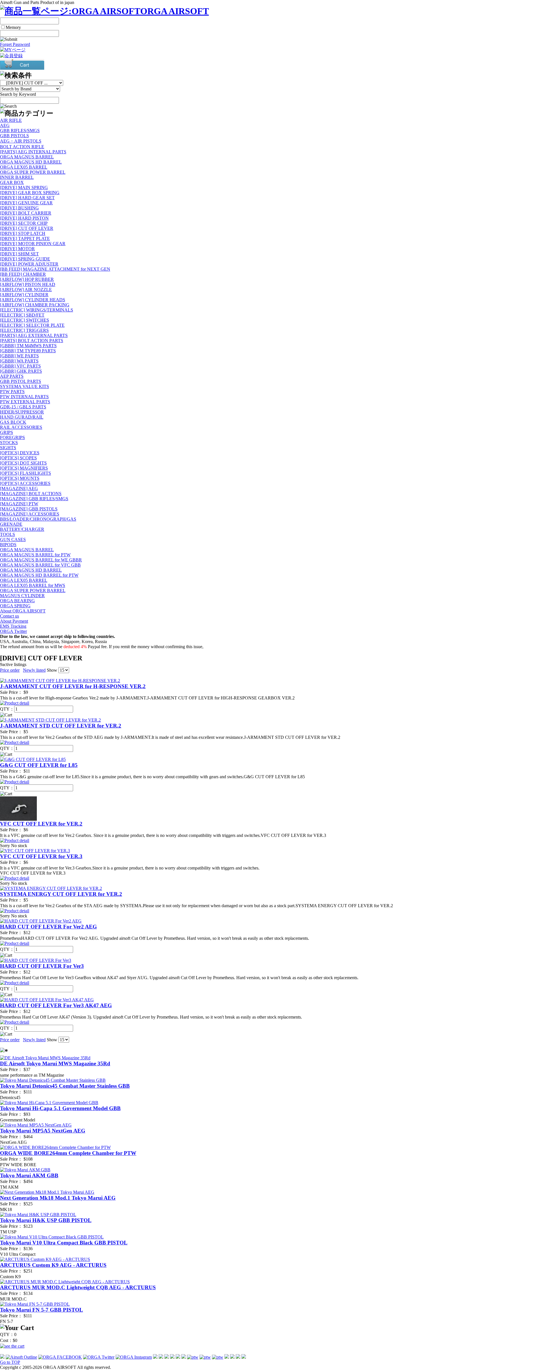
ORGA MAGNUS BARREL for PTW (35, 554)
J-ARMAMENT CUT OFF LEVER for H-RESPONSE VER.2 (73, 686)
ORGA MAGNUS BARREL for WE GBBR (41, 559)
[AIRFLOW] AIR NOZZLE (26, 289)
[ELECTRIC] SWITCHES (24, 320)
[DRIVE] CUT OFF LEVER (26, 228)
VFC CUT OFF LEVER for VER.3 (41, 856)
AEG (5, 125)
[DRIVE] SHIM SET (19, 253)
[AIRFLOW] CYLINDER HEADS (32, 299)
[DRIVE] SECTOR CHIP (24, 223)
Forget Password (15, 44)
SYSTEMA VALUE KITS (24, 386)
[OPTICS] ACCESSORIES (25, 483)
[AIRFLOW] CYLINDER (24, 294)
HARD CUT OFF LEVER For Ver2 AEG (48, 927)
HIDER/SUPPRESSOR (22, 412)
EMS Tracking (13, 626)
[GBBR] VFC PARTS (20, 366)
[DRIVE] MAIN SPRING (24, 187)
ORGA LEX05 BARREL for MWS (32, 585)
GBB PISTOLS (14, 135)
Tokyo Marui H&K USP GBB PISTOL (46, 1220)
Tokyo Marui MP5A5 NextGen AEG (42, 1131)
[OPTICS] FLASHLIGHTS (25, 473)
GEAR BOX (12, 182)
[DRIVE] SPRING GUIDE (25, 258)
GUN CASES (13, 539)
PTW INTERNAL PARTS (24, 396)
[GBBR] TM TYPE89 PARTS (28, 350)
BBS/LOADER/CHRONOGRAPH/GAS (38, 519)
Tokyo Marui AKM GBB (29, 1175)
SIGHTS (8, 447)
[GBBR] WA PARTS (19, 361)
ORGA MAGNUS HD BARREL (31, 162)
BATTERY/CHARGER (22, 529)
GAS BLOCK (13, 422)
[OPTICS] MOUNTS (19, 478)
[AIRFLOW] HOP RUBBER (27, 279)
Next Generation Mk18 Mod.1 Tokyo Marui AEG (58, 1198)
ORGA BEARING (17, 600)
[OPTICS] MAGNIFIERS (24, 468)
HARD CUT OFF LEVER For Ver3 (42, 966)
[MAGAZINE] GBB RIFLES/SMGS (34, 498)
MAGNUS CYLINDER (22, 595)
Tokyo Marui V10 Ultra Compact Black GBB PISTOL (64, 1243)
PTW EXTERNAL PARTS (25, 401)
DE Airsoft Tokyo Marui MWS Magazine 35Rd (55, 1063)
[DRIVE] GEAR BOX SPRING (30, 192)
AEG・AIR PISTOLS (20, 141)
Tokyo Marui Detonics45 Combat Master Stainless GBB (65, 1086)
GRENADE (11, 524)
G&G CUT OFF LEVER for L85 (39, 765)
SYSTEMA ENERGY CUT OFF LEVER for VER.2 (61, 894)
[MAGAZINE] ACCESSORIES (29, 514)
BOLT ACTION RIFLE (22, 146)
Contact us (9, 616)
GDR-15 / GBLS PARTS (23, 406)
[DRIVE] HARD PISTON (24, 218)
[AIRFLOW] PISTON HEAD (27, 284)
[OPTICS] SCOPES (18, 457)
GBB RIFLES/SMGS (20, 130)
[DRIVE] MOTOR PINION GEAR (32, 243)
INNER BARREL (17, 177)
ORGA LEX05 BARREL (23, 167)
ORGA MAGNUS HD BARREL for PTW (39, 575)
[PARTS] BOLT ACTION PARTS (31, 340)
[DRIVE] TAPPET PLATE (25, 238)
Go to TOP (10, 1362)
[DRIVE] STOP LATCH (22, 233)
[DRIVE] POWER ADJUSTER (29, 264)
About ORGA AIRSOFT (23, 610)
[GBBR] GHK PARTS (21, 371)
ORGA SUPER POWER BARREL (32, 172)
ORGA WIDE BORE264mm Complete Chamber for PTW (68, 1153)
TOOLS (7, 534)
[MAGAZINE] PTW (19, 503)
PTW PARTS (12, 391)
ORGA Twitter (13, 631)
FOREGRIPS (12, 437)
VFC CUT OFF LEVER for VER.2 (41, 824)
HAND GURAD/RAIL (21, 417)
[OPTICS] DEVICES (19, 452)
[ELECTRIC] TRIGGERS (24, 330)
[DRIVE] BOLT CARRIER (25, 213)
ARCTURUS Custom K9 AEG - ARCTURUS (53, 1265)
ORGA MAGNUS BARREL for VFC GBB (40, 565)
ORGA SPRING (15, 605)
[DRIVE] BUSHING (19, 207)
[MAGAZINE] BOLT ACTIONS (30, 493)
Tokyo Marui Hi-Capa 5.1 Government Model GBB (60, 1108)
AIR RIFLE (11, 120)
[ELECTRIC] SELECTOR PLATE (32, 325)
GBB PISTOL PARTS (20, 381)
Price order (10, 670)
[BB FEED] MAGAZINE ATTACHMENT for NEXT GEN (55, 269)
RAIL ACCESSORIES (21, 427)
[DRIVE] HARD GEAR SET (27, 197)
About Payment (14, 621)
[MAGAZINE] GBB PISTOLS (29, 508)
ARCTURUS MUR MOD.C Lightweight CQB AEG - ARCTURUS (78, 1287)
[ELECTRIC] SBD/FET (22, 315)
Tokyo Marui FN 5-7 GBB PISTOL (41, 1310)
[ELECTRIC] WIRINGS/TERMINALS (36, 309)
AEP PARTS (12, 376)
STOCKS (9, 442)
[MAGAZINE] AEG (19, 488)
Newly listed (34, 670)
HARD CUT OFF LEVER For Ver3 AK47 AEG (56, 1005)
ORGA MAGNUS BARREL (27, 156)
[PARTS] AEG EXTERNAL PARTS (34, 335)
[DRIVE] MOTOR (17, 248)
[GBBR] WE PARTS (19, 355)
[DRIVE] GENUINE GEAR (26, 202)
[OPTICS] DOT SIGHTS (23, 463)
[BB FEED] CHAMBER (23, 274)
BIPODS (8, 544)
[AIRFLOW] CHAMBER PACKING (34, 304)
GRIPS (6, 432)
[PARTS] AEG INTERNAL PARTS (33, 151)
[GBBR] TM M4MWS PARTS (28, 345)
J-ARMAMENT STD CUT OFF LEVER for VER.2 (60, 726)
